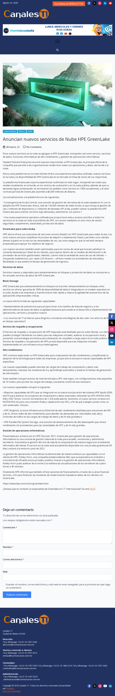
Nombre (8, 547)
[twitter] (94, 3)
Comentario (10, 527)
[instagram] (100, 3)
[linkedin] (105, 3)
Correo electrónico (13, 559)
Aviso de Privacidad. (12, 691)
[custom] (105, 686)
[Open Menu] (57, 41)
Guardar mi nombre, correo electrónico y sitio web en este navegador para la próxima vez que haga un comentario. (58, 586)
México (22, 131)
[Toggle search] (57, 50)
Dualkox (10, 688)
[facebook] (89, 3)
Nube (30, 131)
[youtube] (110, 3)
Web (5, 572)
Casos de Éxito (10, 131)
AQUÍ (93, 488)
